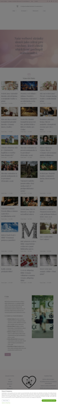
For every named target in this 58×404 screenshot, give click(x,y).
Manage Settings (5, 400)
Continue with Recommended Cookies (49, 400)
